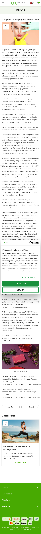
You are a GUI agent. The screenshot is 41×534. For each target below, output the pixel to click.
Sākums (5, 491)
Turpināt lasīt (20, 462)
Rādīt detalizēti (28, 277)
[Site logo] (18, 3)
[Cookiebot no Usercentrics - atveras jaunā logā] (29, 242)
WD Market (27, 529)
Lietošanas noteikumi (10, 498)
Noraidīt (20, 290)
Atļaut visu (20, 284)
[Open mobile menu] (3, 3)
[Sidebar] (2, 162)
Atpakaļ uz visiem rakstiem (20, 407)
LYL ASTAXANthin (22, 302)
